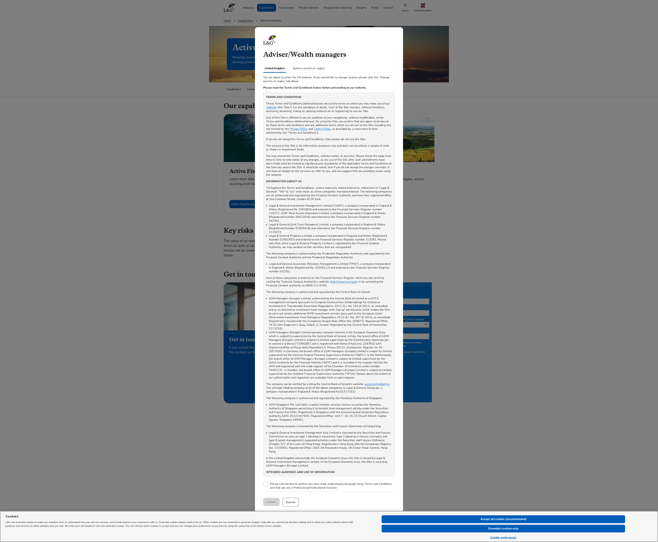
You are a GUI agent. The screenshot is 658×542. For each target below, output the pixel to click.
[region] (329, 284)
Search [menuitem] (405, 10)
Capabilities (245, 21)
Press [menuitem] (375, 8)
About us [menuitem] (248, 8)
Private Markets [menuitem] (309, 8)
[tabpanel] (329, 282)
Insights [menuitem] (362, 8)
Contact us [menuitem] (253, 89)
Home (227, 21)
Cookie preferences (503, 537)
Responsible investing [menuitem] (338, 8)
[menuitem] (423, 7)
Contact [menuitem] (388, 8)
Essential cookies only (503, 528)
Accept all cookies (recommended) (503, 519)
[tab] (274, 68)
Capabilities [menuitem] (266, 8)
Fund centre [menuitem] (286, 8)
